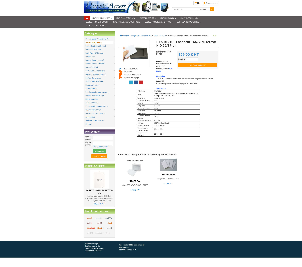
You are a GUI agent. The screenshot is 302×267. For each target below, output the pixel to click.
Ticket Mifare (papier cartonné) (126, 22)
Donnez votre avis (130, 69)
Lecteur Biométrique (93, 78)
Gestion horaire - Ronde (94, 81)
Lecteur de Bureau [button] (189, 18)
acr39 (99, 223)
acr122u (108, 218)
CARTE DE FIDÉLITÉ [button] (147, 18)
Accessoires (90, 117)
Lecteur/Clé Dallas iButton (95, 113)
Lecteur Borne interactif (95, 60)
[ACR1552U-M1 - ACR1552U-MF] (99, 179)
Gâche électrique (92, 103)
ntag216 (90, 233)
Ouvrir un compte (99, 156)
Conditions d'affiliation (93, 251)
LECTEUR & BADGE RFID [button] (101, 18)
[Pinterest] (141, 82)
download (91, 228)
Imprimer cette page (131, 78)
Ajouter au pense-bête (132, 75)
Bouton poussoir (92, 99)
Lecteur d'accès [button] (167, 18)
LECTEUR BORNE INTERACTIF (97, 22)
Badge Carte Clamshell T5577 (168, 179)
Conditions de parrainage (94, 248)
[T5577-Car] (135, 168)
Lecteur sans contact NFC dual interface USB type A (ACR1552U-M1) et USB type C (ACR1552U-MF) (99, 198)
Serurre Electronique (93, 110)
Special (88, 124)
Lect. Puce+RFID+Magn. (95, 53)
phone (108, 233)
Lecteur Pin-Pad (92, 67)
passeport (99, 233)
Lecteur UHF (90, 57)
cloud (109, 223)
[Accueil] (87, 18)
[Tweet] (131, 82)
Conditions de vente (92, 246)
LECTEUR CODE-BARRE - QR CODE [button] (158, 22)
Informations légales (92, 244)
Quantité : (182, 59)
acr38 (89, 223)
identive (100, 228)
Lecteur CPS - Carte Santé (95, 74)
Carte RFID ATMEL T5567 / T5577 (135, 185)
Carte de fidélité (92, 89)
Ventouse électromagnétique (97, 106)
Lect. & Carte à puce (93, 49)
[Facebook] (136, 82)
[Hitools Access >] (121, 36)
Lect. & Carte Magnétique (95, 71)
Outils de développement (95, 120)
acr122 (98, 218)
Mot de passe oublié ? (101, 146)
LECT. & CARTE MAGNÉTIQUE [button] (188, 22)
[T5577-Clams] (168, 165)
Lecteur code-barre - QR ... (95, 96)
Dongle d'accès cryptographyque (98, 92)
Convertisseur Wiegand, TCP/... (97, 39)
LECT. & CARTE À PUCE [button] (125, 18)
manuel (109, 228)
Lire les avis (128, 71)
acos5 (89, 218)
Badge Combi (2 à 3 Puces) (96, 46)
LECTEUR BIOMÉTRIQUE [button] (95, 26)
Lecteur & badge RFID (94, 42)
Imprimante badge (92, 85)
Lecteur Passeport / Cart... (96, 64)
